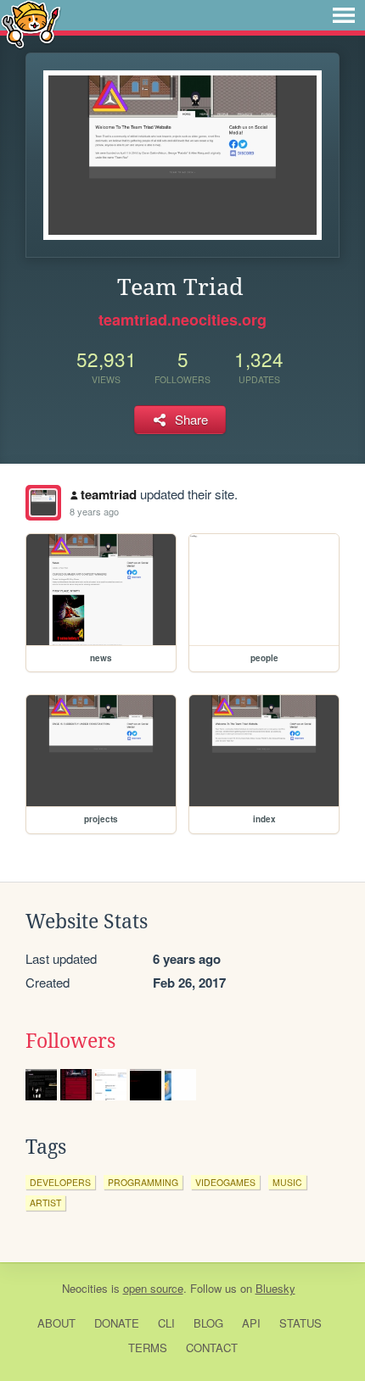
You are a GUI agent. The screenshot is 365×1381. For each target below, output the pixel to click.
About (56, 1323)
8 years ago (94, 511)
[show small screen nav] (344, 15)
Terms (147, 1347)
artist (45, 1202)
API (251, 1323)
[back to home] (31, 23)
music (287, 1182)
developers (60, 1182)
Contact (212, 1347)
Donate (116, 1323)
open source (153, 1288)
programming (143, 1182)
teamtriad (109, 494)
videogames (225, 1182)
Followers (70, 1041)
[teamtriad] (43, 502)
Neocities (85, 1288)
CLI (166, 1323)
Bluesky (275, 1288)
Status (300, 1323)
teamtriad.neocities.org (182, 320)
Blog (208, 1323)
